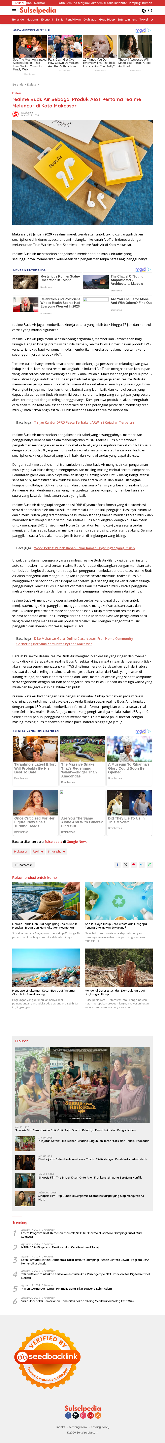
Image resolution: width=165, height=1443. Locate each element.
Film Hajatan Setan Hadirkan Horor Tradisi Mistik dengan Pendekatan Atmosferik (92, 1159)
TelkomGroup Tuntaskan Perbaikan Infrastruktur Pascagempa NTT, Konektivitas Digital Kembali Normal (85, 1276)
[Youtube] (90, 1415)
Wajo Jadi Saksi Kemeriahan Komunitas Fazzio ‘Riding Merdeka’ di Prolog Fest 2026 (77, 1301)
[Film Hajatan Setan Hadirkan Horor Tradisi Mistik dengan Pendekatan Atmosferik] (25, 1162)
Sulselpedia (27, 112)
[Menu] (15, 10)
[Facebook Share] (117, 865)
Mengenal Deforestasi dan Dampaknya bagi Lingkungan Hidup (115, 992)
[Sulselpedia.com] (37, 10)
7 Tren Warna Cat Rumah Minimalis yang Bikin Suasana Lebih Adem (66, 1288)
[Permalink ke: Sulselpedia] (15, 114)
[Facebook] (68, 1415)
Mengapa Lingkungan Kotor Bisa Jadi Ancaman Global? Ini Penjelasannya (44, 992)
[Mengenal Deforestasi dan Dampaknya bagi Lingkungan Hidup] (119, 968)
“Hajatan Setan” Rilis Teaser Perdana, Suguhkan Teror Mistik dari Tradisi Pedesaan (93, 1141)
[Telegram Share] (142, 865)
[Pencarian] (150, 10)
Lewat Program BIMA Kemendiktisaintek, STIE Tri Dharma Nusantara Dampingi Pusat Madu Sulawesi (82, 1235)
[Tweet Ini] (126, 865)
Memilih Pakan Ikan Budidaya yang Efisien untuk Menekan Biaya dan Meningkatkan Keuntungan (44, 925)
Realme (38, 851)
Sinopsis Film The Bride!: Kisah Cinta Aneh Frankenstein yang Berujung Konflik (90, 1177)
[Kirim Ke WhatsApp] (150, 865)
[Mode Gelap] (143, 10)
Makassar (21, 851)
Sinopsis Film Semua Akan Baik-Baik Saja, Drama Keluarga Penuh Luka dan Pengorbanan (75, 1130)
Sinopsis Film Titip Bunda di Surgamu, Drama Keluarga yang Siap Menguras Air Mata (91, 1197)
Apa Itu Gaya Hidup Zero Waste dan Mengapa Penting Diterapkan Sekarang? (116, 925)
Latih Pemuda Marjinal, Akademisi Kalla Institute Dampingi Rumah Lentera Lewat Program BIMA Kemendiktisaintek (85, 1261)
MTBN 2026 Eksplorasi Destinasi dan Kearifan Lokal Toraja (60, 1247)
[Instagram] (83, 1415)
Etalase (17, 93)
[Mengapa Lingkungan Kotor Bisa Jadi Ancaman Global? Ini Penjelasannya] (46, 968)
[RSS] (98, 1415)
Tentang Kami (78, 1427)
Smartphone (56, 851)
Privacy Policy (100, 1427)
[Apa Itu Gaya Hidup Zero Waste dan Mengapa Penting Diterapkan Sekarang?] (119, 901)
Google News (77, 841)
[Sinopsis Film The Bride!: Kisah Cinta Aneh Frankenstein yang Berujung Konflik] (25, 1180)
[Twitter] (75, 1415)
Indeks (61, 1427)
